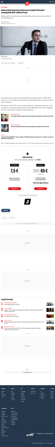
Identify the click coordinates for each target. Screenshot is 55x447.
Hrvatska (3, 391)
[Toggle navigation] (2, 2)
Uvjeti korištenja (14, 412)
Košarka (12, 394)
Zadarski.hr (4, 431)
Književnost (43, 394)
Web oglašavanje (14, 417)
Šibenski (3, 432)
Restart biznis (33, 391)
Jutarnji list (3, 411)
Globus (3, 417)
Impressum (13, 411)
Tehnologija (23, 391)
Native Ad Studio (5, 435)
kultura (43, 388)
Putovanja (23, 398)
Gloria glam (4, 426)
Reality (52, 398)
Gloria (3, 424)
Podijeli (19, 63)
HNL (12, 391)
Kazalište (42, 398)
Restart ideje (33, 393)
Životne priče (23, 399)
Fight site (13, 398)
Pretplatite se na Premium (45, 434)
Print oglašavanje (14, 419)
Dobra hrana (4, 422)
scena (52, 388)
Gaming (22, 401)
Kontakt (12, 421)
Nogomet (13, 393)
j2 (21, 388)
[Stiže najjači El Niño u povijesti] (50, 316)
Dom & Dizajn (4, 421)
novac (33, 388)
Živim (3, 429)
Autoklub (3, 419)
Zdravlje (22, 394)
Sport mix (13, 399)
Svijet (3, 393)
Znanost (22, 393)
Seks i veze (23, 396)
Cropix (3, 434)
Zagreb (3, 396)
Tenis (12, 396)
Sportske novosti (4, 416)
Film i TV (42, 393)
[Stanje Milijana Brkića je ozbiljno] (50, 304)
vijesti (3, 388)
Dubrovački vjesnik (5, 427)
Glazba (42, 396)
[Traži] (53, 2)
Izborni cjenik (13, 416)
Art (41, 391)
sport (12, 388)
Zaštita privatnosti (14, 414)
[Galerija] (27, 40)
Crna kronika (4, 394)
